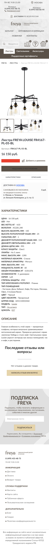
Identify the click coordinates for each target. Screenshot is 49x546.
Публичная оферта (15, 498)
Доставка (11, 472)
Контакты (32, 36)
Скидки (10, 517)
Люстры (9, 51)
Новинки (17, 36)
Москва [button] (20, 185)
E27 (13, 310)
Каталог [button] (9, 31)
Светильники (22, 51)
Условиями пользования (31, 436)
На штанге (12, 307)
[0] (43, 44)
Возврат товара (14, 480)
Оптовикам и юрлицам (31, 31)
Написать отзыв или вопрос (24, 373)
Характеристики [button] (13, 177)
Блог (9, 513)
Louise (14, 304)
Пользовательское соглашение (20, 503)
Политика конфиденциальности (21, 521)
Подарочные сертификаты (24, 56)
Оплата (10, 476)
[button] (12, 11)
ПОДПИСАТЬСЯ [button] (24, 428)
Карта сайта (12, 494)
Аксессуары (38, 51)
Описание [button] (36, 177)
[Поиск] (4, 44)
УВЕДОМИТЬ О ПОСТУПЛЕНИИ (24, 169)
